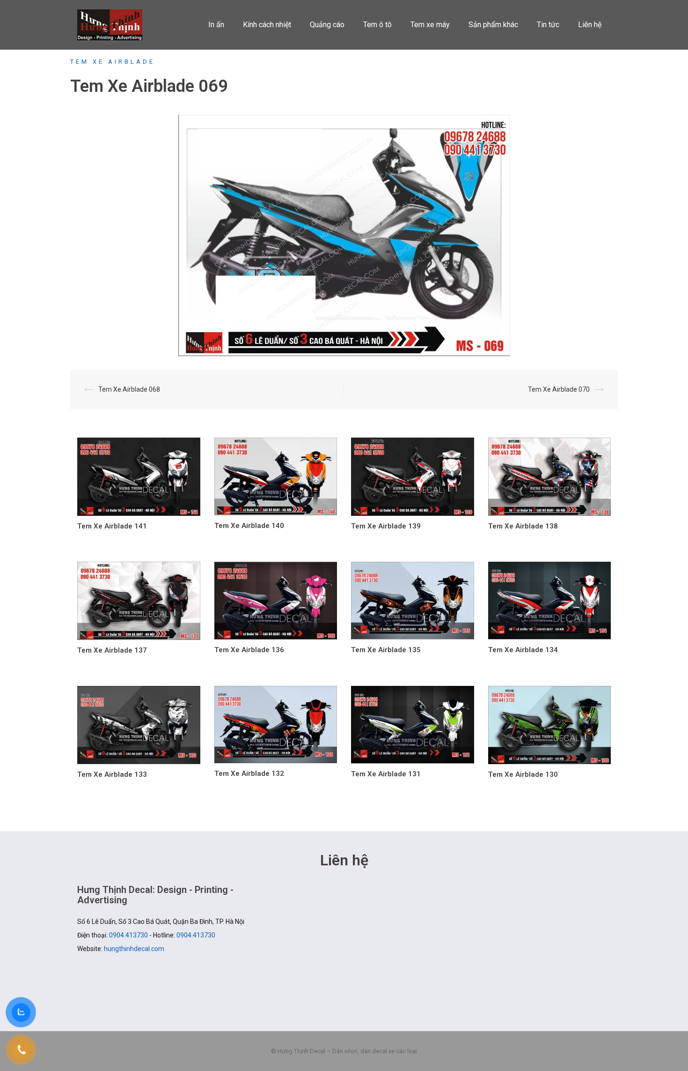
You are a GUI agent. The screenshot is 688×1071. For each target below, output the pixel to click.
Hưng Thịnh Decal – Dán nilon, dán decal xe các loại (115, 24)
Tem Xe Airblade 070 (559, 389)
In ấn (216, 24)
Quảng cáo (327, 24)
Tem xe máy (430, 24)
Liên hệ (589, 24)
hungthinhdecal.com (134, 948)
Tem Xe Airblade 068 (129, 389)
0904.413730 (128, 935)
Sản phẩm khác (493, 24)
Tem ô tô (377, 24)
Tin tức (548, 24)
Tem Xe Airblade (112, 61)
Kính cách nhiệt (267, 24)
